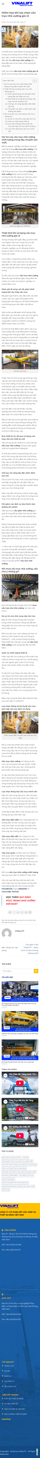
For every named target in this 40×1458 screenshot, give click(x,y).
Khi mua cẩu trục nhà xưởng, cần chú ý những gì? (19, 115)
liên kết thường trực (9, 922)
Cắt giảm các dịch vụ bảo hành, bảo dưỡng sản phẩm (22, 110)
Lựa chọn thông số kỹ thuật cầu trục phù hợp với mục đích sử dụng (21, 125)
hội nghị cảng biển (9, 1172)
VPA (32, 1186)
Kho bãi (5, 1175)
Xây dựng (5, 1190)
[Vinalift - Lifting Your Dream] (22, 4)
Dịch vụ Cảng (7, 1168)
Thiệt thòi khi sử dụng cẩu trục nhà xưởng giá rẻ (18, 90)
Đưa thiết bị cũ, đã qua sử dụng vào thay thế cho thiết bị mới (22, 100)
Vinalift (23, 22)
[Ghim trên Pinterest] (26, 912)
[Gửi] (36, 971)
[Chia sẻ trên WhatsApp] (10, 912)
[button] (3, 4)
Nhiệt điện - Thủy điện (18, 1175)
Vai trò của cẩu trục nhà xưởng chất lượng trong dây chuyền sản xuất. (18, 85)
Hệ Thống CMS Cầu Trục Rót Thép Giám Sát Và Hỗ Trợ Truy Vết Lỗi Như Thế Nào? (19, 1004)
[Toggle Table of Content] (33, 81)
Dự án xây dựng (20, 1168)
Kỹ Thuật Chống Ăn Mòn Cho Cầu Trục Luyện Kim (18, 1062)
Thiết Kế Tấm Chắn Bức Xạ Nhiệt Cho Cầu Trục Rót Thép (20, 1033)
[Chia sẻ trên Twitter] (18, 912)
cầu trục (15, 1161)
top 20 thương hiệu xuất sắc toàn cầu (15, 1186)
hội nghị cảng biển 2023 (27, 1172)
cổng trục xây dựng (29, 1164)
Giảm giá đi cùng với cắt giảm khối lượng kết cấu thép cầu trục (21, 95)
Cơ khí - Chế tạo (22, 1157)
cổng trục (16, 1164)
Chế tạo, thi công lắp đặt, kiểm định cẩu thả (22, 105)
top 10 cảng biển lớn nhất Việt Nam (15, 1182)
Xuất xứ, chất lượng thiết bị (18, 121)
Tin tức (25, 920)
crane (13, 1157)
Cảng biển (6, 1161)
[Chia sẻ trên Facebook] (14, 912)
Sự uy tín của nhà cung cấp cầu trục (22, 119)
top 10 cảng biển (8, 1179)
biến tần (5, 1157)
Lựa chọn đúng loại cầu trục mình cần (21, 130)
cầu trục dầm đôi (26, 1161)
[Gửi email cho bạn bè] (22, 912)
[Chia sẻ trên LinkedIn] (30, 912)
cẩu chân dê (6, 1164)
